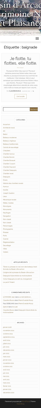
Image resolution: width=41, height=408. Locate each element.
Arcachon (6, 124)
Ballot (5, 134)
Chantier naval (8, 173)
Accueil (15, 307)
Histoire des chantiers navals (13, 183)
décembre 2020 (8, 393)
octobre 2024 (8, 334)
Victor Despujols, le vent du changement (17, 279)
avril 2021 (6, 379)
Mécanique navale (9, 200)
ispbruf (5, 307)
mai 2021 (6, 376)
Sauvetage (7, 245)
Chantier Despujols (9, 170)
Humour (6, 186)
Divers (5, 180)
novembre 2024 (8, 330)
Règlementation (8, 242)
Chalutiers (6, 151)
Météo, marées (8, 203)
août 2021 (6, 370)
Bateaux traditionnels (10, 144)
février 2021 (7, 386)
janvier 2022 (7, 360)
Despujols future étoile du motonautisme (17, 276)
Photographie (8, 229)
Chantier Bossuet (9, 160)
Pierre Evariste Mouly (26, 300)
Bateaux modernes (10, 137)
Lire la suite (20, 96)
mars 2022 (6, 357)
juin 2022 (6, 353)
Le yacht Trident (8, 282)
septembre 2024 (9, 337)
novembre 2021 (8, 363)
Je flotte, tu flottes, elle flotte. (20, 61)
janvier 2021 (7, 389)
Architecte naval (9, 128)
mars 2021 (6, 383)
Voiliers (5, 252)
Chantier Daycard (9, 167)
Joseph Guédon (8, 193)
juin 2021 (6, 373)
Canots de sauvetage (10, 147)
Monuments (7, 209)
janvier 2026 (7, 327)
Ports (5, 236)
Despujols (6, 177)
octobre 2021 (7, 366)
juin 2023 (6, 347)
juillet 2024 (7, 343)
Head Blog (20, 404)
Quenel (5, 239)
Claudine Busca (15, 91)
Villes (5, 249)
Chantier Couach (9, 164)
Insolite (5, 190)
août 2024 (6, 340)
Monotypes (7, 206)
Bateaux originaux (9, 141)
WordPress (25, 401)
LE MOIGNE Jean (9, 297)
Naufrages (6, 213)
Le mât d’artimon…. (25, 297)
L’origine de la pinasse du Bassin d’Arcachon (18, 272)
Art (4, 131)
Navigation (7, 216)
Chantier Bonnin (8, 157)
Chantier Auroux (9, 154)
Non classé (20, 67)
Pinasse (5, 232)
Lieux (5, 196)
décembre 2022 (8, 350)
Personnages (7, 226)
